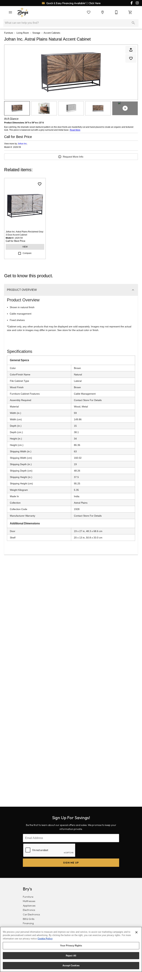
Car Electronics (31, 914)
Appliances (29, 905)
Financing (28, 923)
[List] (89, 12)
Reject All (71, 955)
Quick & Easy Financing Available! (73, 3)
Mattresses (29, 901)
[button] (10, 12)
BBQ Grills (28, 919)
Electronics (29, 910)
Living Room (22, 33)
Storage (36, 33)
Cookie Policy (45, 938)
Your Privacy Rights (71, 945)
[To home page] (22, 12)
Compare (27, 253)
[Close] (136, 932)
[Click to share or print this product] (130, 50)
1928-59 (17, 147)
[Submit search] (133, 23)
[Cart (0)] (130, 12)
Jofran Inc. (22, 143)
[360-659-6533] (116, 12)
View (25, 247)
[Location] (102, 12)
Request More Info (73, 156)
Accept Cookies (71, 965)
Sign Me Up (71, 862)
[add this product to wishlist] (130, 58)
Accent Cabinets (52, 33)
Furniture (8, 33)
